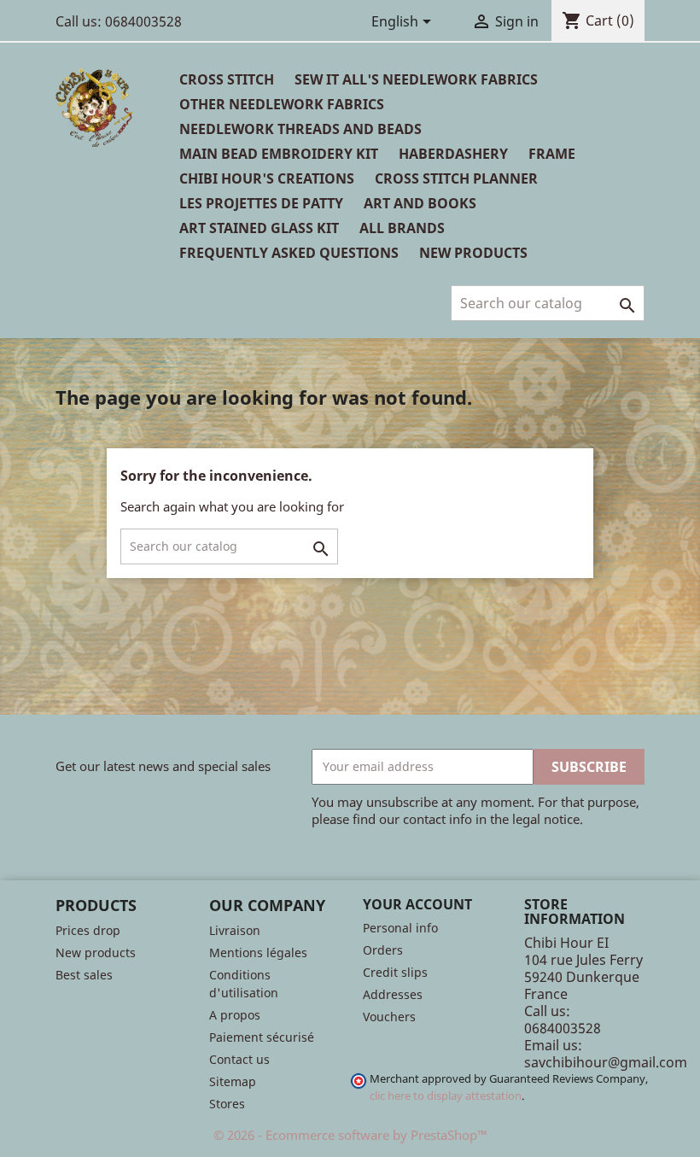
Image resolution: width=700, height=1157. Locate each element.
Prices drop (87, 930)
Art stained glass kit (259, 228)
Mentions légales (258, 952)
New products (95, 952)
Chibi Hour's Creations (266, 178)
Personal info (400, 928)
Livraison (234, 930)
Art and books (420, 203)
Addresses (393, 994)
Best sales (84, 975)
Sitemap (232, 1081)
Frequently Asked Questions (289, 252)
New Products (473, 252)
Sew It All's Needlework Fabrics (416, 79)
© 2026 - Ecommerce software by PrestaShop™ (350, 1134)
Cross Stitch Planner (456, 178)
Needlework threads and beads (300, 129)
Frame (551, 153)
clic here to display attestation (446, 1096)
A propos (234, 1015)
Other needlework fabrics (281, 104)
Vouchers (389, 1016)
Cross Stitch (226, 79)
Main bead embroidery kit (278, 153)
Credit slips (395, 972)
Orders (383, 950)
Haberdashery (453, 153)
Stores (227, 1104)
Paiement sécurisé (261, 1037)
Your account (417, 904)
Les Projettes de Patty (261, 203)
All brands (402, 228)
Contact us (239, 1059)
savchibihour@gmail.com (605, 1062)
